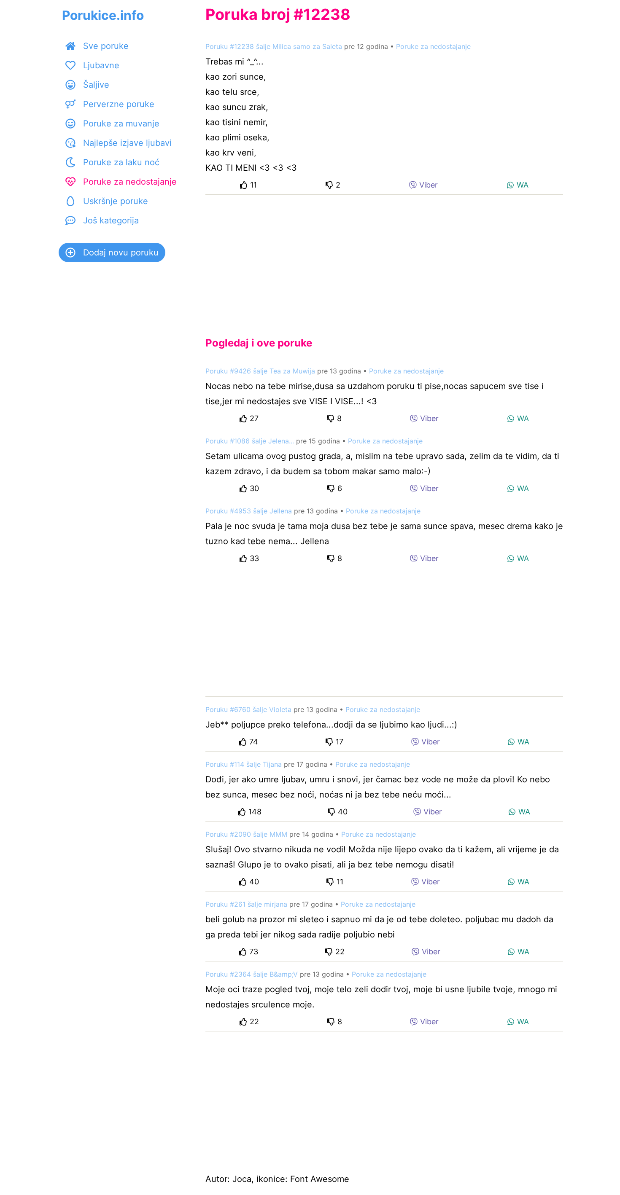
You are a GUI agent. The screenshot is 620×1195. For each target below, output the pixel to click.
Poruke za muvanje (121, 123)
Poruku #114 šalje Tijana (243, 764)
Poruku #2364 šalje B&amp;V (251, 974)
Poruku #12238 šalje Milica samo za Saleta (273, 46)
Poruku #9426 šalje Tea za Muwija (260, 371)
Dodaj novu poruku (121, 252)
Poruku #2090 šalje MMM (246, 834)
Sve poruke (106, 46)
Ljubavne (101, 65)
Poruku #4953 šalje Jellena (248, 511)
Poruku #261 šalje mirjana (246, 904)
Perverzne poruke (118, 104)
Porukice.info (103, 15)
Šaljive (96, 85)
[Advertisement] (384, 259)
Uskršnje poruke (115, 201)
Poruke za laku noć (121, 162)
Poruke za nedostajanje (130, 182)
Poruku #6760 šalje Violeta (248, 709)
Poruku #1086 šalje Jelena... (249, 441)
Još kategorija (111, 220)
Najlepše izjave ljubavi (127, 143)
